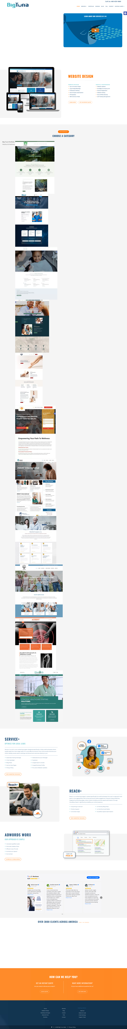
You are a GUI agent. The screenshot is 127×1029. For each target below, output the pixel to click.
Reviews (97, 6)
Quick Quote (44, 991)
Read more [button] (30, 894)
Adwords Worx (45, 1015)
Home (78, 6)
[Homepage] (18, 5)
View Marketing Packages (13, 774)
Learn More (72, 102)
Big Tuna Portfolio (8, 142)
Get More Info (82, 991)
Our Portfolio (63, 131)
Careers (64, 1012)
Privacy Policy (72, 1027)
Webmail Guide (82, 1013)
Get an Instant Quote (85, 102)
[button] (26, 897)
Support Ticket (82, 1017)
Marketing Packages (45, 1012)
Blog (102, 6)
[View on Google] (28, 885)
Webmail (82, 1010)
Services (83, 6)
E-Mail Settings (82, 1015)
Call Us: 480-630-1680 (113, 1)
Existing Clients (119, 6)
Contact (111, 6)
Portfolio (91, 6)
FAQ (106, 6)
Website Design (45, 1010)
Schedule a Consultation (13, 859)
